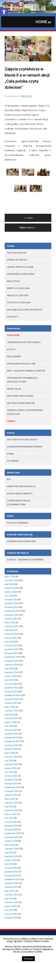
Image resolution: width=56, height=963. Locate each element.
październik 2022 (13, 741)
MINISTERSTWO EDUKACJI (21, 486)
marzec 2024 (11, 676)
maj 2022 (9, 760)
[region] (28, 6)
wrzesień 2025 (12, 614)
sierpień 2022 (11, 749)
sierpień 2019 (11, 887)
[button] (4, 12)
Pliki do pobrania (17, 522)
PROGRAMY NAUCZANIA (20, 395)
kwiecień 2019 (12, 902)
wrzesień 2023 (12, 699)
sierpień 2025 (11, 618)
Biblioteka (13, 281)
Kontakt (12, 316)
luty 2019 (9, 910)
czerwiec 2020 (12, 848)
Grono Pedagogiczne (20, 267)
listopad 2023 (11, 691)
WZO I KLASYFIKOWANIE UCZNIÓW (26, 370)
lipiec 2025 (10, 622)
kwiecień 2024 (12, 672)
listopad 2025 (11, 607)
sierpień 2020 (11, 841)
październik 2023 (13, 695)
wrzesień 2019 (12, 883)
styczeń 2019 (11, 913)
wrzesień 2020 (12, 837)
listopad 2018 (11, 917)
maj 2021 (9, 806)
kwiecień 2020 (12, 856)
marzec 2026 (11, 591)
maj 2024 (9, 668)
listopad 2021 (11, 783)
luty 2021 (9, 818)
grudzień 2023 (12, 687)
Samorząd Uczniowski (20, 274)
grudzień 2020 (12, 825)
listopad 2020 (11, 829)
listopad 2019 (11, 875)
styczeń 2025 (11, 645)
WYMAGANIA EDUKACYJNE (21, 363)
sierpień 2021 (11, 795)
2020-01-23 (26, 96)
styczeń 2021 (11, 821)
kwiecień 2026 (12, 588)
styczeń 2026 (11, 599)
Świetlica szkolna (18, 288)
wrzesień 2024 (12, 660)
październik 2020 (13, 833)
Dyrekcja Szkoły (17, 259)
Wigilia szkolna (26, 227)
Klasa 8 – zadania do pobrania (25, 559)
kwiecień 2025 (12, 634)
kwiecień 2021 (12, 810)
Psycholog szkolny (19, 302)
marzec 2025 (11, 637)
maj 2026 (9, 584)
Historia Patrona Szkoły (22, 439)
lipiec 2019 (10, 890)
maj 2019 (9, 898)
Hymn (10, 453)
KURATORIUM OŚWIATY (20, 493)
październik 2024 (13, 657)
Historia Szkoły (17, 252)
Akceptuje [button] (28, 958)
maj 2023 (9, 714)
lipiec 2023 (10, 706)
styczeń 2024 (11, 683)
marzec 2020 (11, 860)
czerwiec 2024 (12, 664)
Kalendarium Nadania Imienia (24, 446)
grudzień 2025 (12, 603)
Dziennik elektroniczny (21, 541)
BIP (9, 479)
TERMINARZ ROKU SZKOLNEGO (24, 342)
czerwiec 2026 (12, 580)
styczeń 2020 (11, 867)
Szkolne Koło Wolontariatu (24, 309)
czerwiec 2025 (12, 626)
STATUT (11, 349)
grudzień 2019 (12, 871)
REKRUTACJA (14, 388)
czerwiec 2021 (12, 802)
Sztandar (13, 460)
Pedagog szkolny (18, 295)
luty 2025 (9, 641)
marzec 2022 (11, 768)
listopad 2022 (11, 737)
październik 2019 (13, 879)
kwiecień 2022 (12, 764)
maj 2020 (9, 852)
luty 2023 (9, 726)
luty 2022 (9, 772)
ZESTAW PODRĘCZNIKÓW (21, 403)
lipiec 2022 (10, 752)
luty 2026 (9, 595)
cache (30, 217)
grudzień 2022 (12, 733)
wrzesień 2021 (12, 791)
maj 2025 (9, 630)
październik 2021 (13, 787)
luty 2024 (9, 680)
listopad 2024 (11, 653)
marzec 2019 (11, 906)
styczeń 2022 (11, 775)
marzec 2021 (11, 814)
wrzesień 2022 (12, 745)
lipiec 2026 (10, 576)
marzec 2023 (11, 722)
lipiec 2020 (10, 844)
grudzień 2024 (12, 649)
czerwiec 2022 (12, 756)
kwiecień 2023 (12, 718)
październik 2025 (13, 611)
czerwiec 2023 (12, 710)
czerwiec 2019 (12, 894)
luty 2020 (9, 864)
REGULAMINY (14, 356)
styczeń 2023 (11, 729)
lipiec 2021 (10, 798)
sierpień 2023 (11, 703)
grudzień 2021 (12, 779)
